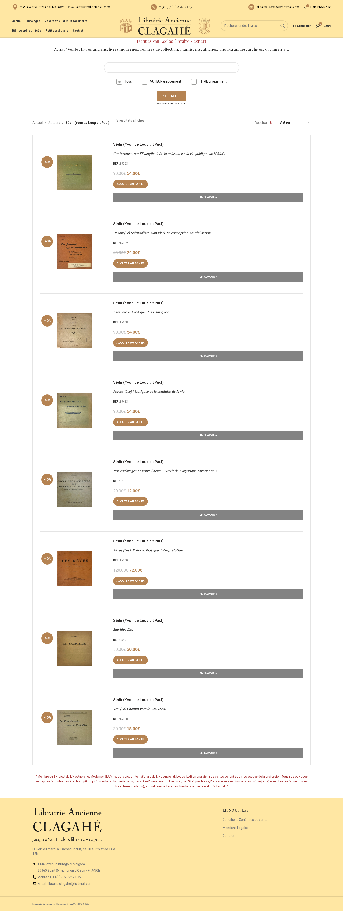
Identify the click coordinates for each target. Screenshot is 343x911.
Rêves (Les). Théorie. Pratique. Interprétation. (148, 550)
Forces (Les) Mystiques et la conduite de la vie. (149, 391)
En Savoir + (208, 197)
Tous (128, 81)
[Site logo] (126, 25)
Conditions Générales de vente (245, 819)
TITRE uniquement (213, 81)
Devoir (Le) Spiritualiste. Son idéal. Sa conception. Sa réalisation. (162, 233)
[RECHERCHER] (282, 25)
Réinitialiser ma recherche (171, 103)
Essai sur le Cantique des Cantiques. (141, 312)
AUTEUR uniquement (165, 81)
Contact (228, 836)
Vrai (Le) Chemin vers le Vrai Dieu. (139, 709)
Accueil (37, 123)
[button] (130, 184)
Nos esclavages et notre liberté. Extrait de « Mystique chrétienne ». (165, 471)
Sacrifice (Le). (123, 629)
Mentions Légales (235, 828)
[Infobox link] (61, 7)
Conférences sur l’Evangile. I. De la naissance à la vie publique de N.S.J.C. (169, 153)
